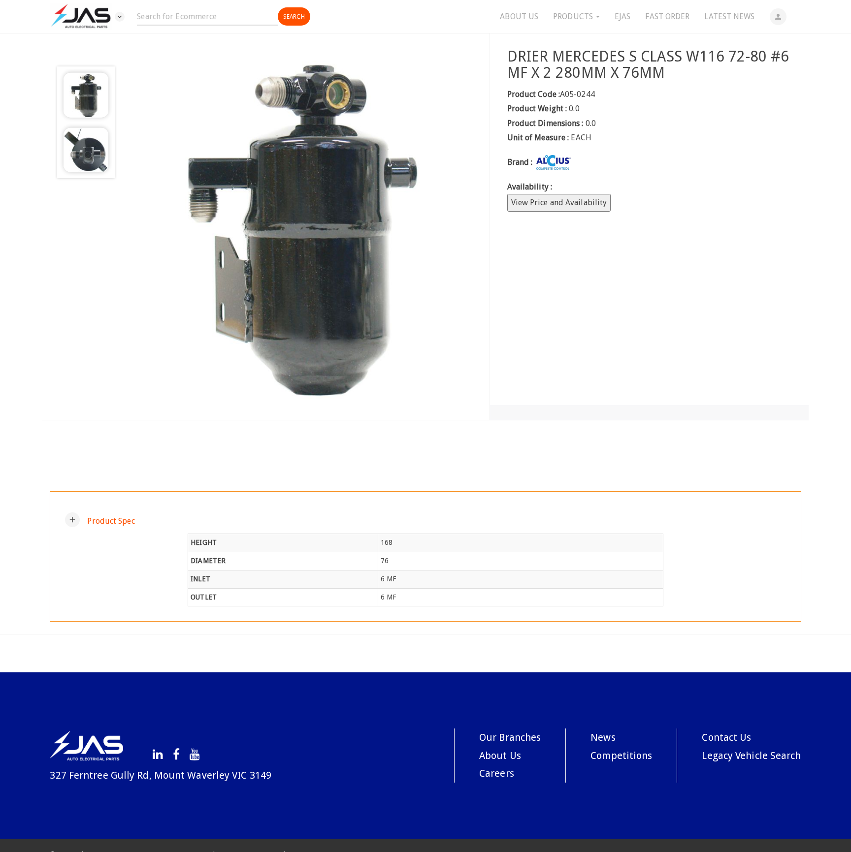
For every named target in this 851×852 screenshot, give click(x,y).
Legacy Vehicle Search (751, 755)
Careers (496, 773)
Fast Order (667, 16)
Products (574, 16)
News (602, 737)
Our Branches (510, 737)
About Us (519, 16)
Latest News (729, 16)
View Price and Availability (559, 202)
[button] (99, 519)
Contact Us (726, 737)
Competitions (621, 755)
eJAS (622, 16)
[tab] (425, 519)
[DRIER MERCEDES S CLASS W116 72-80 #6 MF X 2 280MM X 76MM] (302, 226)
